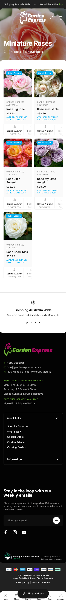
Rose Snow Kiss (17, 252)
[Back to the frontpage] (5, 51)
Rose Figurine (15, 109)
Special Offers (15, 436)
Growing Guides (16, 447)
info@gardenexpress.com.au (24, 367)
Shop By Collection (18, 426)
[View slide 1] (27, 323)
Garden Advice (16, 442)
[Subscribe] (56, 520)
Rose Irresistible (48, 109)
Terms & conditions (41, 582)
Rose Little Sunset (13, 180)
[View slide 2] (31, 323)
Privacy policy (22, 582)
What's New (14, 431)
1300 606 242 (15, 362)
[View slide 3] (35, 323)
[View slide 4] (40, 323)
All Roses (16, 51)
